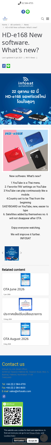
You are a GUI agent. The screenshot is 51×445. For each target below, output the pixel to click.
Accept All (33, 440)
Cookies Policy (9, 435)
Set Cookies (19, 440)
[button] (41, 18)
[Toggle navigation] (47, 19)
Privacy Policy (35, 433)
